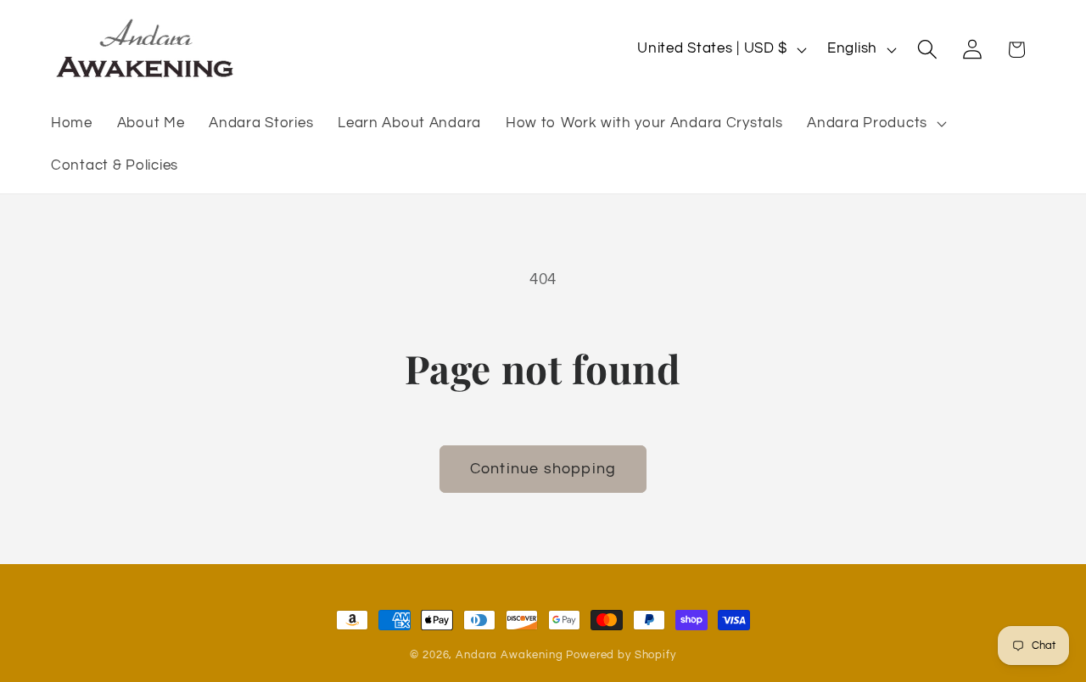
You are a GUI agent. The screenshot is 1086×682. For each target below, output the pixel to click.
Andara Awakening (509, 655)
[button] (875, 124)
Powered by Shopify (620, 655)
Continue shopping (543, 469)
